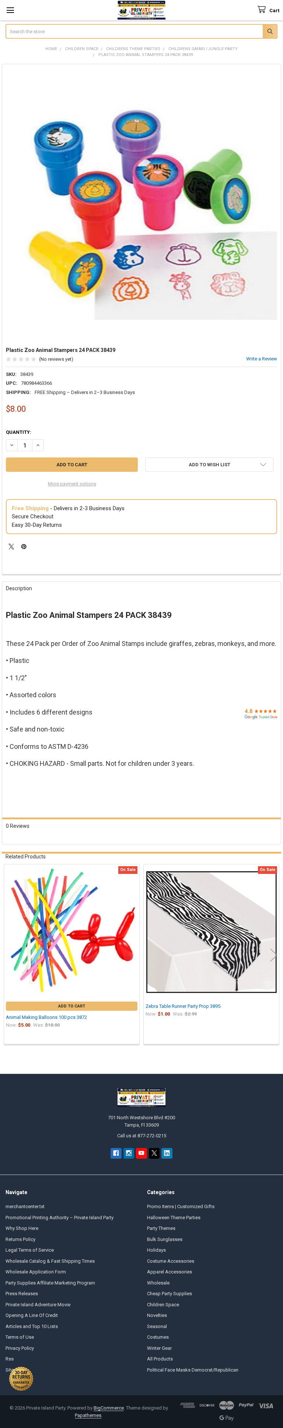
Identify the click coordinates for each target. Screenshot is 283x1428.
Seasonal (157, 1326)
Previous (9, 955)
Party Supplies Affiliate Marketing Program (50, 1283)
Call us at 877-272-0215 (141, 1135)
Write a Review (261, 359)
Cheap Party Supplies (169, 1293)
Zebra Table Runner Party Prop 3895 (183, 1006)
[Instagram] (128, 1153)
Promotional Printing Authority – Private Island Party (59, 1217)
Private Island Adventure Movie (38, 1304)
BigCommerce (109, 1408)
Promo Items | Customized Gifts (180, 1206)
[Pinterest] (23, 546)
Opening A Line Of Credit (32, 1315)
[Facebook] (116, 1153)
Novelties (157, 1315)
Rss (10, 1359)
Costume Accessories (170, 1261)
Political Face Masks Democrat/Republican (192, 1370)
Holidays (156, 1250)
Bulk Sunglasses (164, 1239)
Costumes (158, 1337)
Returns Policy (20, 1239)
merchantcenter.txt (25, 1206)
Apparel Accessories (169, 1272)
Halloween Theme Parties (173, 1217)
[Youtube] (141, 1153)
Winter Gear (159, 1348)
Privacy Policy (20, 1348)
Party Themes (161, 1228)
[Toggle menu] (10, 10)
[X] (11, 546)
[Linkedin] (166, 1153)
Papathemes (88, 1415)
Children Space (163, 1304)
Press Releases (22, 1293)
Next (273, 955)
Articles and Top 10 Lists (32, 1326)
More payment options (72, 484)
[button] (209, 464)
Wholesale (158, 1283)
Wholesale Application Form (36, 1272)
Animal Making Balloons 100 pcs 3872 (46, 1017)
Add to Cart (71, 1006)
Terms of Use (20, 1337)
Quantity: (18, 432)
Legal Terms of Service (30, 1250)
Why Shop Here (22, 1228)
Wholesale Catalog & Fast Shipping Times (50, 1261)
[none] (141, 204)
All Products (160, 1359)
